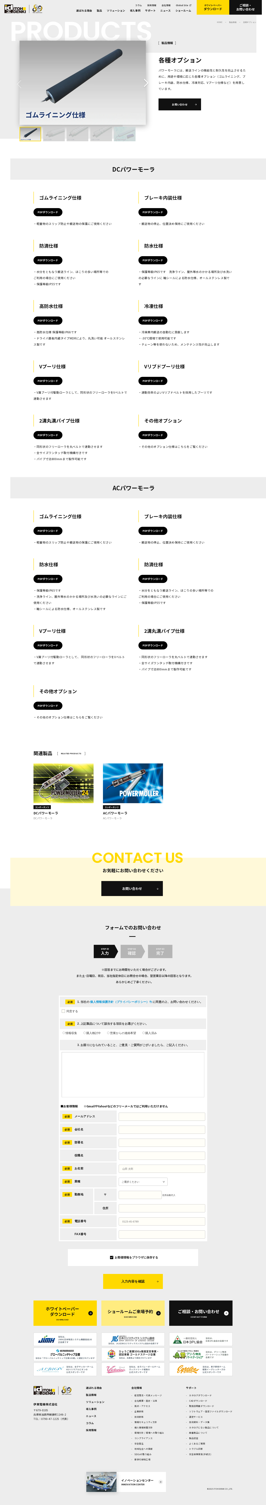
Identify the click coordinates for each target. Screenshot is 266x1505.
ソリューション (116, 10)
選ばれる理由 (84, 10)
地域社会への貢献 (143, 1448)
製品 (99, 10)
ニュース (165, 10)
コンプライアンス (143, 1438)
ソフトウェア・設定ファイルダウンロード (210, 1411)
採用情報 (151, 5)
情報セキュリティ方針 (145, 1422)
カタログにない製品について (204, 1427)
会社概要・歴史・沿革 (145, 1400)
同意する (72, 1011)
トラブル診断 (196, 1448)
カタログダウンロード (200, 1395)
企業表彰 (138, 1411)
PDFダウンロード (48, 212)
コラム (138, 5)
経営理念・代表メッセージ (148, 1395)
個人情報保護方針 (143, 1427)
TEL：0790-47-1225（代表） (51, 1419)
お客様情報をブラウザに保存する (136, 1257)
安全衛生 (138, 1443)
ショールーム (183, 10)
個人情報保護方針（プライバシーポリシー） (119, 1001)
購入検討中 (93, 1033)
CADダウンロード (198, 1400)
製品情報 (233, 22)
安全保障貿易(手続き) (200, 1454)
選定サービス (196, 1416)
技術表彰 (138, 1416)
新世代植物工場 (142, 1459)
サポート (150, 10)
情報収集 (71, 1033)
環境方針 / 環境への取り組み (149, 1432)
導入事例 (135, 10)
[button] (144, 83)
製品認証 (193, 1438)
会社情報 (166, 5)
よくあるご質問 (197, 1443)
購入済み (151, 1033)
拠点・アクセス (142, 1405)
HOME (220, 22)
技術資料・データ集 (199, 1422)
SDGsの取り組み (142, 1454)
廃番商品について (198, 1432)
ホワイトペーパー (213, 7)
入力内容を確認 (133, 1281)
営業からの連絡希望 (123, 1033)
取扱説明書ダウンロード (201, 1405)
